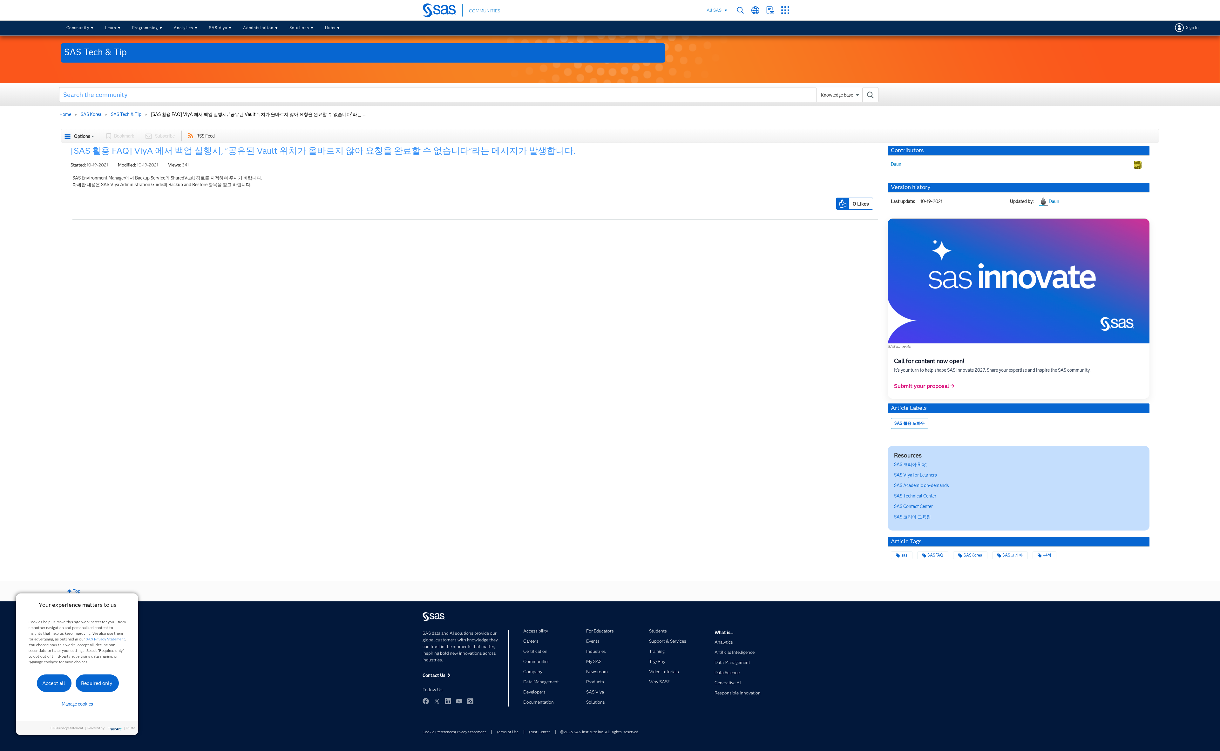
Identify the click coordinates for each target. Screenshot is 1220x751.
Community (77, 27)
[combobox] (468, 94)
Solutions (299, 27)
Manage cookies (77, 704)
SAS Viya (218, 27)
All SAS (714, 10)
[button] (842, 204)
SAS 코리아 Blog (910, 464)
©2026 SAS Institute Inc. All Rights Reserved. (599, 731)
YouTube (459, 701)
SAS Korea (91, 114)
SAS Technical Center (915, 496)
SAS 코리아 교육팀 (912, 517)
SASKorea (973, 555)
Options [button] (82, 136)
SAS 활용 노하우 (909, 423)
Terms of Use (507, 731)
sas (904, 555)
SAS (921, 485)
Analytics (183, 27)
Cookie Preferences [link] (439, 731)
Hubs (330, 27)
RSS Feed (205, 136)
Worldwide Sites (755, 10)
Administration (258, 27)
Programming (145, 27)
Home (65, 114)
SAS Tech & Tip (126, 114)
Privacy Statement (470, 731)
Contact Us (770, 10)
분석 (1047, 555)
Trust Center (539, 731)
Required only (96, 683)
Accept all (53, 683)
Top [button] (76, 591)
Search (740, 10)
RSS (470, 701)
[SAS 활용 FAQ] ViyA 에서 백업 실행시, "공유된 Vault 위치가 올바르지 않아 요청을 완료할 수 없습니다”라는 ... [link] (258, 114)
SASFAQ (935, 555)
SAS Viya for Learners (915, 475)
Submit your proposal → (924, 385)
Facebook (426, 701)
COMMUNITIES (484, 11)
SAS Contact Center (913, 506)
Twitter (437, 701)
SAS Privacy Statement (105, 639)
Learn (110, 27)
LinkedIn (448, 701)
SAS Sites (785, 10)
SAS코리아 (1012, 555)
